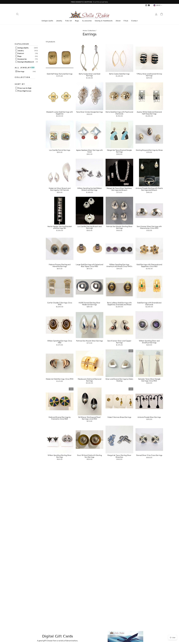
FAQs (126, 21)
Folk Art (68, 21)
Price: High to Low (24, 91)
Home (85, 30)
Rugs (77, 21)
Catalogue (22, 44)
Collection (22, 77)
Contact (134, 21)
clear (32, 67)
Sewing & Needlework (103, 21)
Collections (91, 30)
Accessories (87, 21)
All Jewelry (23, 68)
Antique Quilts (47, 21)
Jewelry (59, 21)
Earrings (20, 72)
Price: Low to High (24, 88)
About (118, 21)
